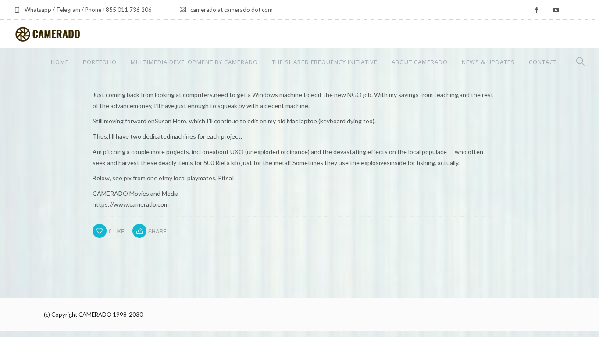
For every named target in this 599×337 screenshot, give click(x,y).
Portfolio (100, 62)
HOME (60, 62)
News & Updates (488, 62)
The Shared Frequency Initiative (325, 62)
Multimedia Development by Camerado (194, 62)
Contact (543, 62)
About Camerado (420, 62)
